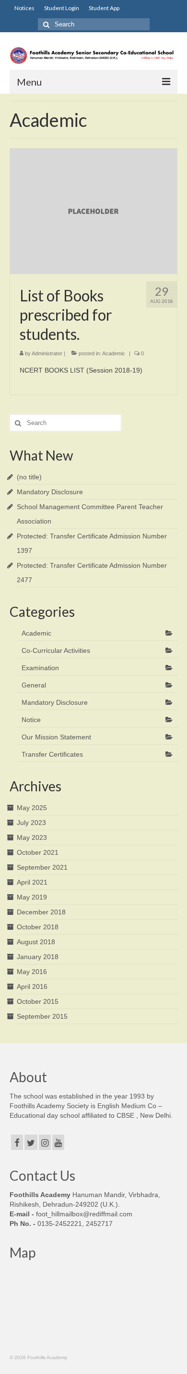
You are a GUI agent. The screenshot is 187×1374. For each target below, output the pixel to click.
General (34, 685)
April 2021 (32, 882)
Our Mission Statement (56, 737)
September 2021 (42, 867)
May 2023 (32, 837)
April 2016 (32, 986)
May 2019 (32, 897)
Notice (31, 720)
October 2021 (37, 852)
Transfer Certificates (52, 754)
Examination (40, 668)
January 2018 (37, 957)
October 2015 (37, 1001)
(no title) (29, 477)
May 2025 (32, 808)
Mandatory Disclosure (50, 492)
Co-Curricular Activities (56, 650)
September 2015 (42, 1016)
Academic (113, 353)
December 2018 (41, 912)
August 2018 (36, 942)
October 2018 (37, 927)
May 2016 (32, 971)
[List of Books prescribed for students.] (93, 211)
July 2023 (31, 822)
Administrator (47, 353)
